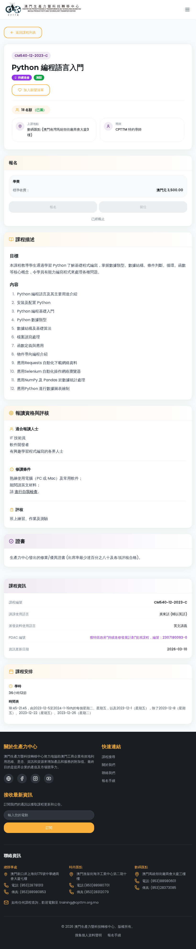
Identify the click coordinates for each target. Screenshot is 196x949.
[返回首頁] (43, 9)
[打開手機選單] (187, 9)
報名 (53, 207)
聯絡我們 (108, 772)
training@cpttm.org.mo (79, 902)
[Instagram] (35, 778)
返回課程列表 (26, 32)
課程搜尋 (108, 756)
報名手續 (108, 780)
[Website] (8, 778)
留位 (143, 207)
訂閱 (49, 827)
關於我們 (108, 764)
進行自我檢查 (26, 491)
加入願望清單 (34, 90)
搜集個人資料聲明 (88, 935)
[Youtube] (49, 778)
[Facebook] (22, 778)
